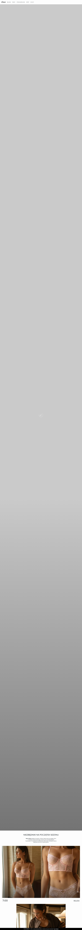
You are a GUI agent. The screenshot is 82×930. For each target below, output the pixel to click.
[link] (27, 2)
